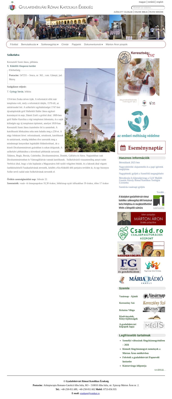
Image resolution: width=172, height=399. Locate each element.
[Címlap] (53, 6)
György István (16, 91)
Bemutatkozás (28, 44)
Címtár (65, 44)
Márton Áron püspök (116, 44)
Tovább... (161, 192)
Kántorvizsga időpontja (134, 366)
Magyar (142, 2)
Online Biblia (140, 11)
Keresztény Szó (127, 303)
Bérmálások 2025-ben (129, 162)
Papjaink (76, 44)
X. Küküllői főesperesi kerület (21, 66)
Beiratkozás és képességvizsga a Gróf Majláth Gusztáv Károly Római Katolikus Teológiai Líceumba (140, 180)
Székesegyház (49, 44)
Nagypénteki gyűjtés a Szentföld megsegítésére (141, 173)
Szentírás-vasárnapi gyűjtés (132, 187)
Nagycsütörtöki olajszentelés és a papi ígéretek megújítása (141, 168)
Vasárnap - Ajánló (128, 296)
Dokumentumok (92, 44)
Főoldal (14, 44)
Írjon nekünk (156, 11)
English (160, 2)
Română (151, 2)
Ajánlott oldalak (123, 11)
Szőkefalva (13, 54)
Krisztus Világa (127, 310)
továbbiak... (160, 370)
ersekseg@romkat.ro (90, 393)
